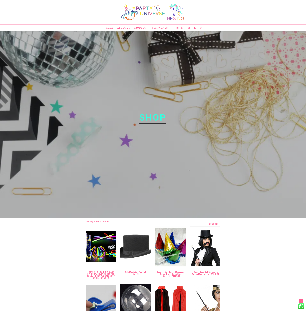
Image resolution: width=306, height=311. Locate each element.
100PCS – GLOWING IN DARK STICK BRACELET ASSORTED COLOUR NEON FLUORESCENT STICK (101, 275)
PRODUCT (140, 28)
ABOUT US (123, 28)
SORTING (214, 224)
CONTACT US (160, 28)
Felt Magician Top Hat (135, 273)
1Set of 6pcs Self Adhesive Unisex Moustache (205, 273)
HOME (109, 28)
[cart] (200, 28)
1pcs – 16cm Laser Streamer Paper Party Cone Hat (170, 274)
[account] (194, 28)
